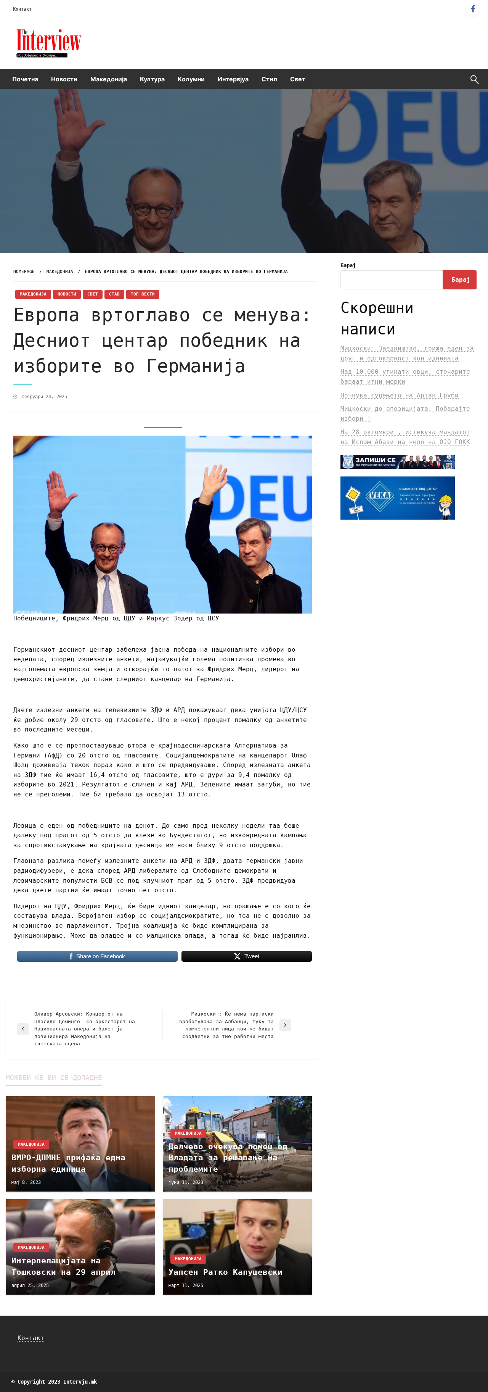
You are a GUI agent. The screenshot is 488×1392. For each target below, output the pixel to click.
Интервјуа (233, 79)
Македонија (108, 79)
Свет (297, 79)
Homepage (24, 271)
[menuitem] (25, 79)
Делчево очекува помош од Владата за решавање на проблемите (228, 1158)
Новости (64, 79)
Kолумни (191, 79)
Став (114, 294)
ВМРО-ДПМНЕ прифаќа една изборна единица (68, 1163)
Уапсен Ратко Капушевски (226, 1272)
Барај (348, 265)
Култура (152, 79)
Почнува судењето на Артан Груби (399, 395)
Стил (269, 79)
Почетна (25, 79)
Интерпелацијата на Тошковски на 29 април (63, 1266)
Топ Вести (143, 294)
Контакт (22, 9)
